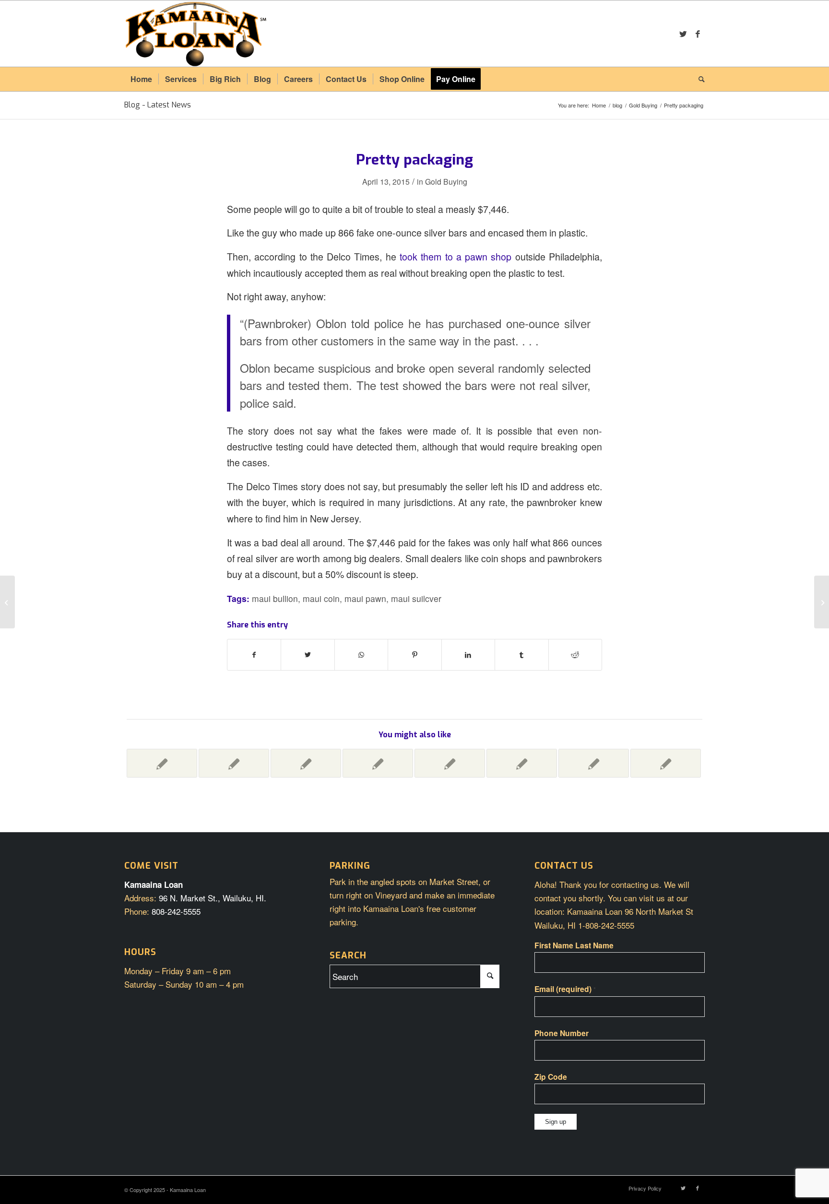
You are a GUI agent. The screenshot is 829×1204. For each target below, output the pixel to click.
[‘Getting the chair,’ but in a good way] (665, 763)
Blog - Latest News (157, 105)
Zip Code (550, 1076)
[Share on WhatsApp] (361, 654)
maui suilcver (416, 598)
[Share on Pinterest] (414, 654)
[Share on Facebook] (254, 654)
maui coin (321, 598)
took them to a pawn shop (455, 256)
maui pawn (365, 598)
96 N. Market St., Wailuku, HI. (212, 898)
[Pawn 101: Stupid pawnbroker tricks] (521, 763)
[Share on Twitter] (307, 654)
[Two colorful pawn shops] (234, 763)
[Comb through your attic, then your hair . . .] (378, 763)
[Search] (698, 79)
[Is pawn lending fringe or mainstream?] (593, 763)
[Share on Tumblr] (521, 654)
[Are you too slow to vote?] (449, 763)
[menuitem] (141, 79)
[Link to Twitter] (683, 33)
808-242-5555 (176, 911)
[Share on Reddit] (575, 654)
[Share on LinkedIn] (468, 654)
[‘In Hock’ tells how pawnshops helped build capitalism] (306, 763)
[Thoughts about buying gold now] (162, 763)
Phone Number (561, 1033)
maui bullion (275, 598)
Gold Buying (446, 181)
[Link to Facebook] (697, 33)
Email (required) (565, 988)
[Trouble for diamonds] (7, 602)
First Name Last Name (574, 945)
